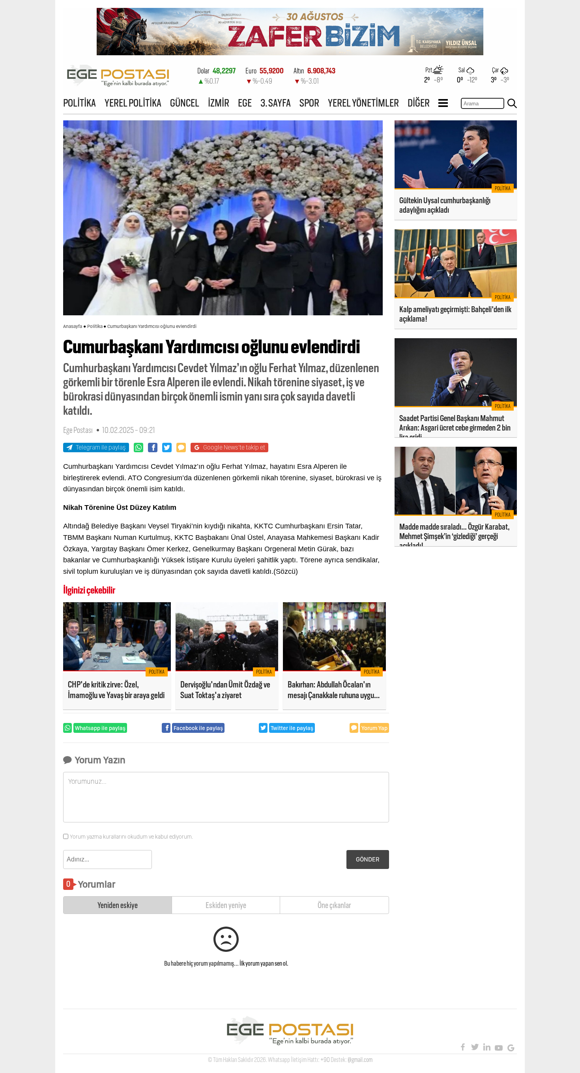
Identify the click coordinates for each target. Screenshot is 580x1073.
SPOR (309, 103)
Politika (95, 326)
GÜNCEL (184, 103)
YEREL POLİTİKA (133, 103)
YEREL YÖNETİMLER (363, 103)
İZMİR (218, 103)
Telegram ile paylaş (101, 447)
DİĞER (419, 103)
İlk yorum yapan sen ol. (263, 963)
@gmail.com (360, 1060)
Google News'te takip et (234, 447)
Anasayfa (72, 326)
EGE (245, 103)
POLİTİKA (79, 103)
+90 (325, 1060)
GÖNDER (368, 859)
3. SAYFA (275, 103)
